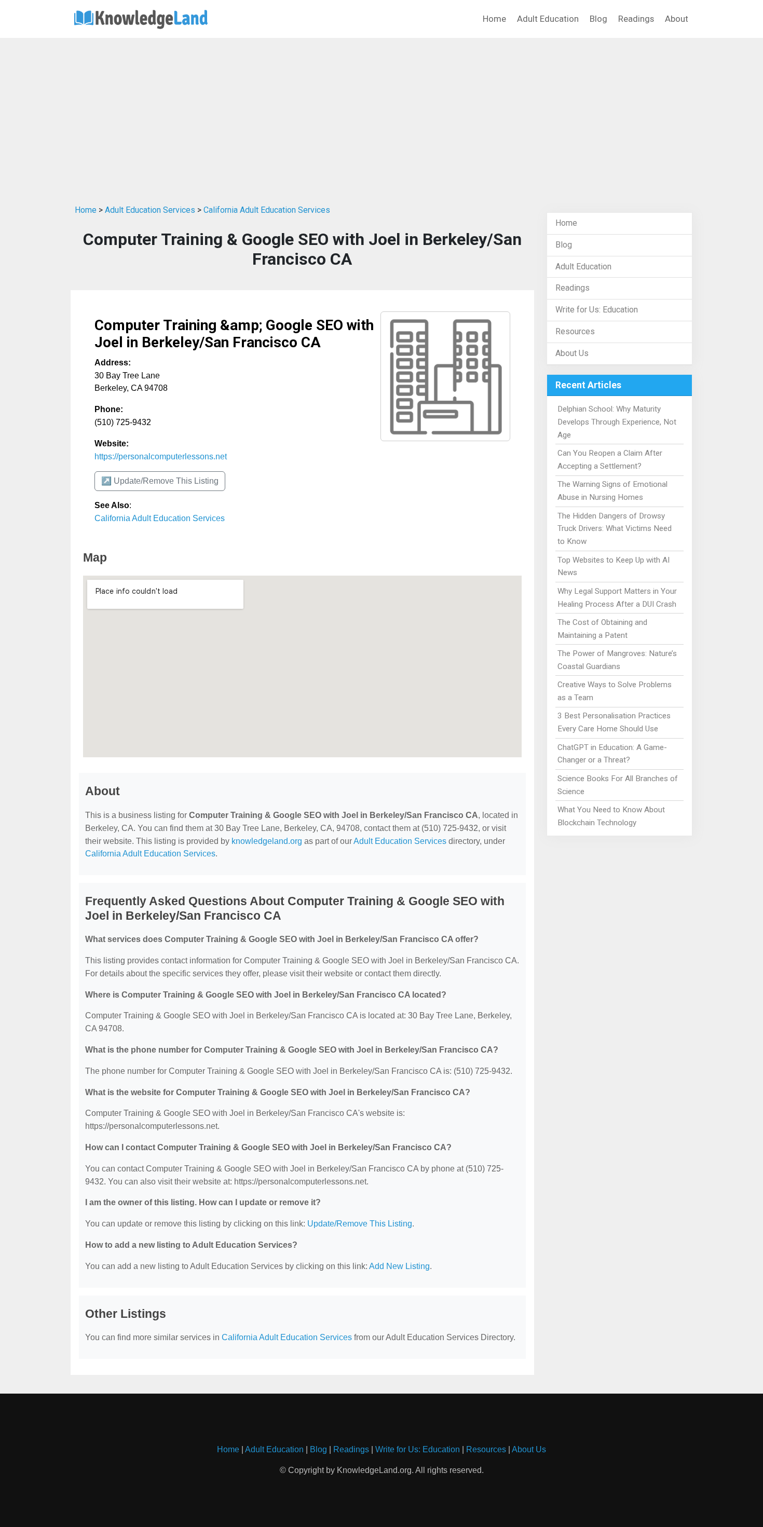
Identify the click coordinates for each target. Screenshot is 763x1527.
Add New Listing (399, 1266)
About (676, 18)
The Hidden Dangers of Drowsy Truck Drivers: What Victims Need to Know (614, 529)
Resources (575, 331)
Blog (598, 18)
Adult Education (548, 18)
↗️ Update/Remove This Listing (160, 480)
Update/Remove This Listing (359, 1223)
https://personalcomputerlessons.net (160, 456)
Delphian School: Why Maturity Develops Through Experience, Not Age (616, 422)
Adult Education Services (150, 210)
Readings (636, 18)
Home (494, 18)
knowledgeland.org (266, 841)
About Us (572, 353)
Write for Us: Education (596, 310)
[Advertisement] (381, 119)
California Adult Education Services (266, 210)
